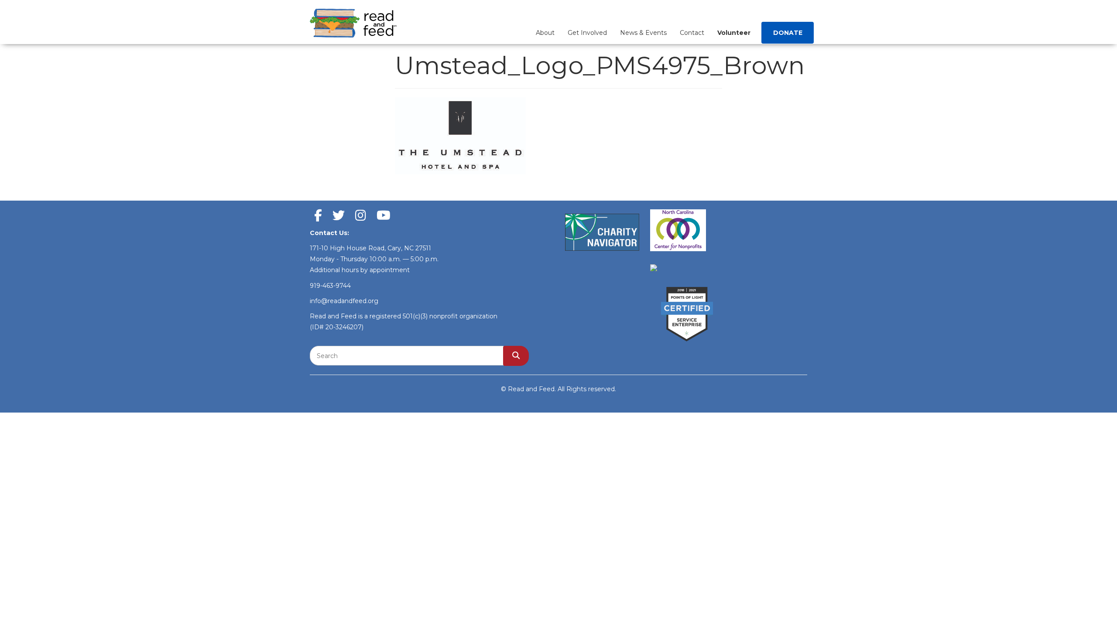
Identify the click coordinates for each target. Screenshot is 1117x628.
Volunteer (733, 33)
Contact (692, 33)
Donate (787, 33)
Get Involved (587, 33)
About (545, 33)
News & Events (643, 33)
